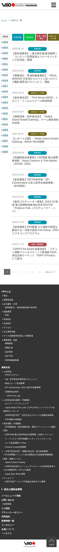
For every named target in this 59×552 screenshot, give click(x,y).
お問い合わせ (8, 500)
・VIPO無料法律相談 (12, 419)
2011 (5, 119)
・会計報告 (8, 352)
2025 (5, 42)
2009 (5, 130)
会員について (8, 529)
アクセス (7, 327)
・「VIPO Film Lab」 (12, 396)
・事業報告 (8, 343)
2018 (5, 80)
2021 (5, 64)
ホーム (4, 20)
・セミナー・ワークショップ (16, 403)
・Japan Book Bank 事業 (14, 474)
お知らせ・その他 (53, 37)
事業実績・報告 (10, 340)
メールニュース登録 (11, 495)
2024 (5, 47)
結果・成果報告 (41, 37)
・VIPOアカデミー (11, 375)
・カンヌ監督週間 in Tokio (14, 443)
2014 (5, 102)
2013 (5, 108)
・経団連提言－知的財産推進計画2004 (20, 307)
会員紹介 (7, 323)
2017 (5, 86)
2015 (5, 97)
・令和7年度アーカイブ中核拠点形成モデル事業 (24, 481)
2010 (5, 124)
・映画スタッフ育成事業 (14, 383)
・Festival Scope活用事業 (14, 447)
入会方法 (7, 533)
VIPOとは (6, 291)
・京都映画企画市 (11, 392)
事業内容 (6, 367)
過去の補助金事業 (13, 489)
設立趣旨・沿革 (10, 304)
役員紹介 (7, 319)
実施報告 (29, 37)
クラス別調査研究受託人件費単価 (18, 336)
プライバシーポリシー (12, 512)
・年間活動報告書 (11, 360)
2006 (5, 146)
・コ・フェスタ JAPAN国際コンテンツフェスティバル (27, 439)
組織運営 (7, 311)
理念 (5, 295)
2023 (5, 53)
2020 (5, 69)
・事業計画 (8, 348)
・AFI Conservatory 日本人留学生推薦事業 (22, 387)
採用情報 (7, 504)
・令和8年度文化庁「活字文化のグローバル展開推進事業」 (29, 415)
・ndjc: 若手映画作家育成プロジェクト (20, 379)
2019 (5, 75)
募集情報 (17, 37)
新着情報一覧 (8, 521)
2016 (5, 91)
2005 (5, 151)
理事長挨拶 (8, 300)
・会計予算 (8, 356)
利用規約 (6, 516)
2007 (5, 141)
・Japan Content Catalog (14, 462)
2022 (5, 58)
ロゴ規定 (6, 508)
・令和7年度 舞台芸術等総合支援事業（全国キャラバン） (28, 434)
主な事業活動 (9, 332)
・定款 (6, 315)
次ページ (49, 272)
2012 (5, 113)
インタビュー (8, 525)
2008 (5, 135)
